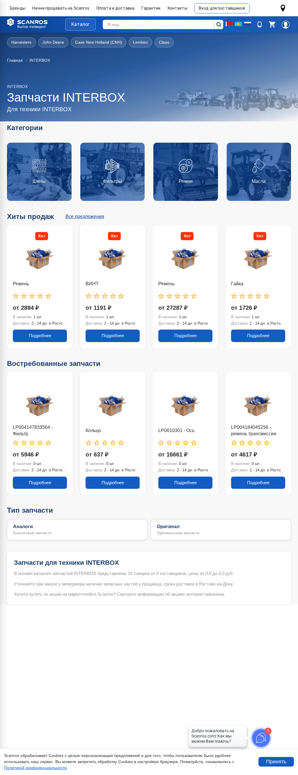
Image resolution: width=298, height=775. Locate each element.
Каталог (80, 24)
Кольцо (93, 430)
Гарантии (150, 8)
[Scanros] (36, 22)
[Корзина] (272, 24)
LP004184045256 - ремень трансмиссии (253, 430)
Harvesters (21, 42)
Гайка (237, 283)
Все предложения (84, 216)
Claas (164, 42)
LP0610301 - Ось (176, 430)
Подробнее (40, 335)
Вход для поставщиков (222, 8)
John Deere (53, 42)
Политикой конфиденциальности (35, 767)
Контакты (177, 8)
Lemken (140, 42)
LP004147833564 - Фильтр (33, 430)
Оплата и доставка (115, 8)
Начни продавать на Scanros (60, 8)
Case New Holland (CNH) (98, 42)
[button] (272, 24)
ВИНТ (92, 283)
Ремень (21, 283)
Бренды (17, 8)
